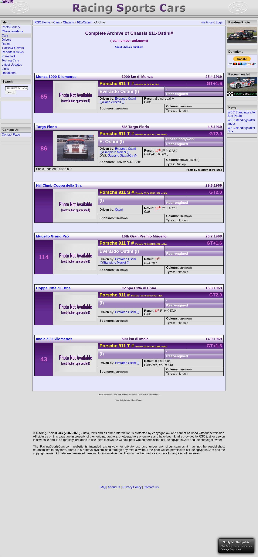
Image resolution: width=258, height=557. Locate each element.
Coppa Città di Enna (53, 288)
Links (5, 68)
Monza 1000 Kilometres (56, 77)
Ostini (119, 209)
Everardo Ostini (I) (127, 312)
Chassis (68, 22)
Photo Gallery (11, 27)
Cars (56, 22)
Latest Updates (12, 64)
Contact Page (11, 134)
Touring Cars (10, 60)
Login (219, 22)
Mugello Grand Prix (52, 236)
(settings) (207, 22)
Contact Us (151, 487)
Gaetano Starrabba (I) (122, 155)
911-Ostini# (84, 22)
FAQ (103, 487)
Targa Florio (46, 127)
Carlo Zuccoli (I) (113, 102)
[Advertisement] (16, 109)
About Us (114, 487)
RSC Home (42, 22)
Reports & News (13, 52)
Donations (8, 72)
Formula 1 (8, 56)
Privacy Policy (131, 487)
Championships (12, 31)
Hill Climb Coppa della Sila (59, 185)
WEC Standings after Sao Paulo (242, 114)
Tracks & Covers (13, 48)
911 (122, 83)
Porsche (108, 83)
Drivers (6, 39)
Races (6, 43)
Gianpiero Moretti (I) (116, 152)
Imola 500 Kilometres (54, 339)
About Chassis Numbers (129, 47)
